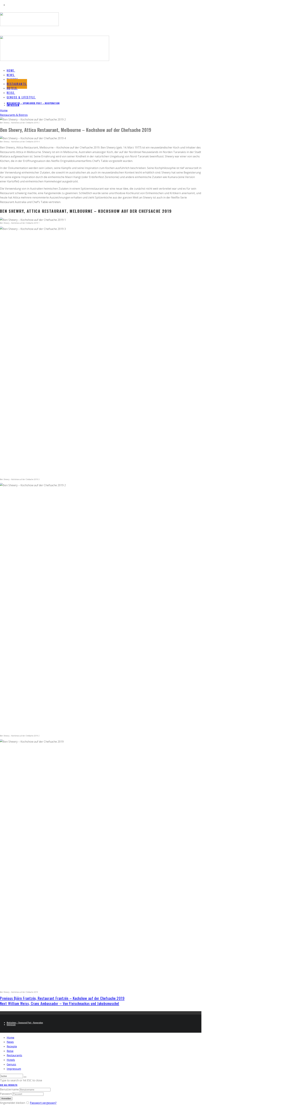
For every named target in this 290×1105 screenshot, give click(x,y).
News (10, 1042)
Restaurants (14, 1055)
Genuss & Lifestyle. (21, 97)
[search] (25, 1076)
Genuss (11, 1064)
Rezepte (12, 1046)
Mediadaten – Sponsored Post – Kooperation (33, 103)
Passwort (6, 1094)
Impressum (13, 105)
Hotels (11, 1060)
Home (10, 1037)
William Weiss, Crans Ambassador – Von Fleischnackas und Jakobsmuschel (59, 1003)
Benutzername (9, 1089)
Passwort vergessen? (43, 1103)
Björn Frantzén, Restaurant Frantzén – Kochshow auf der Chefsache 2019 (62, 998)
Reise (10, 1051)
